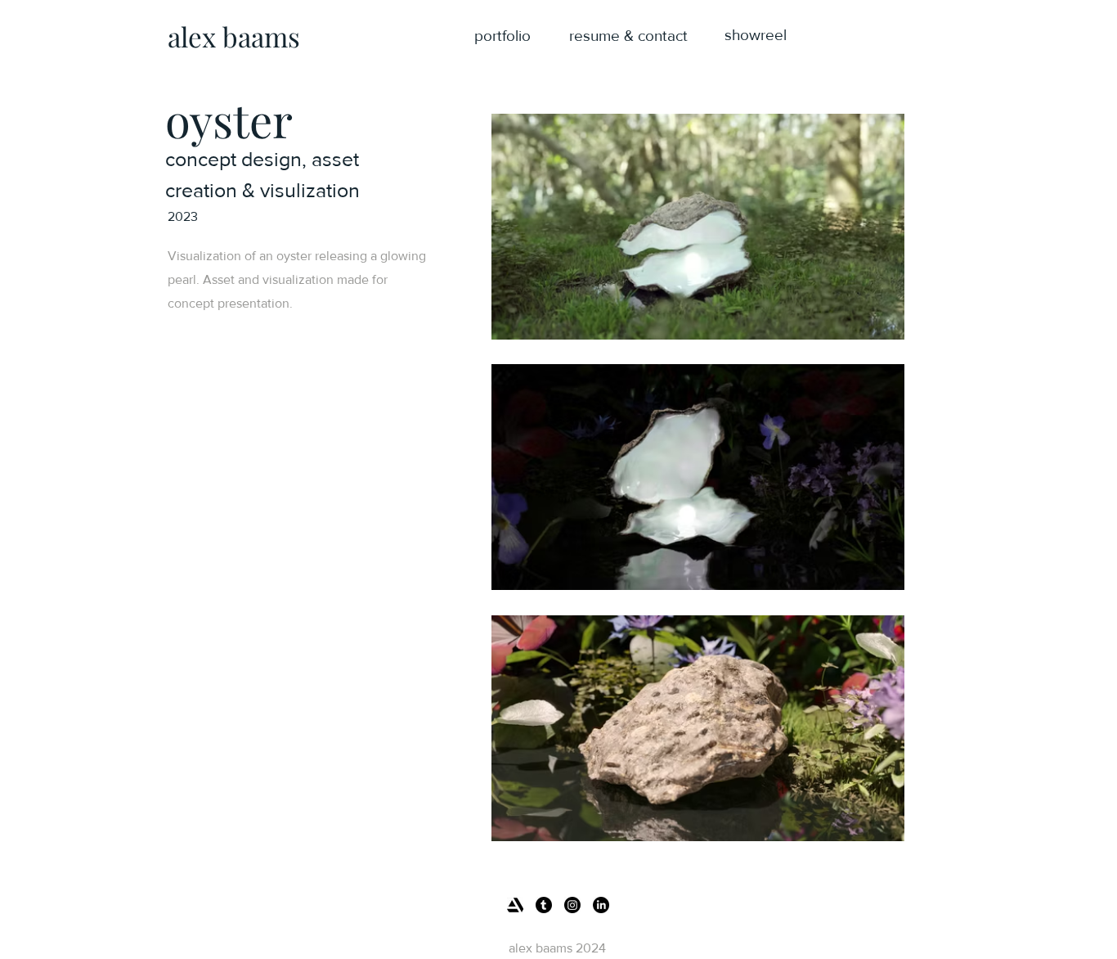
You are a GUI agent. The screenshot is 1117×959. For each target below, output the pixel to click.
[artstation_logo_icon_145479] (515, 905)
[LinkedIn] (601, 905)
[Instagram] (572, 905)
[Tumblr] (544, 905)
